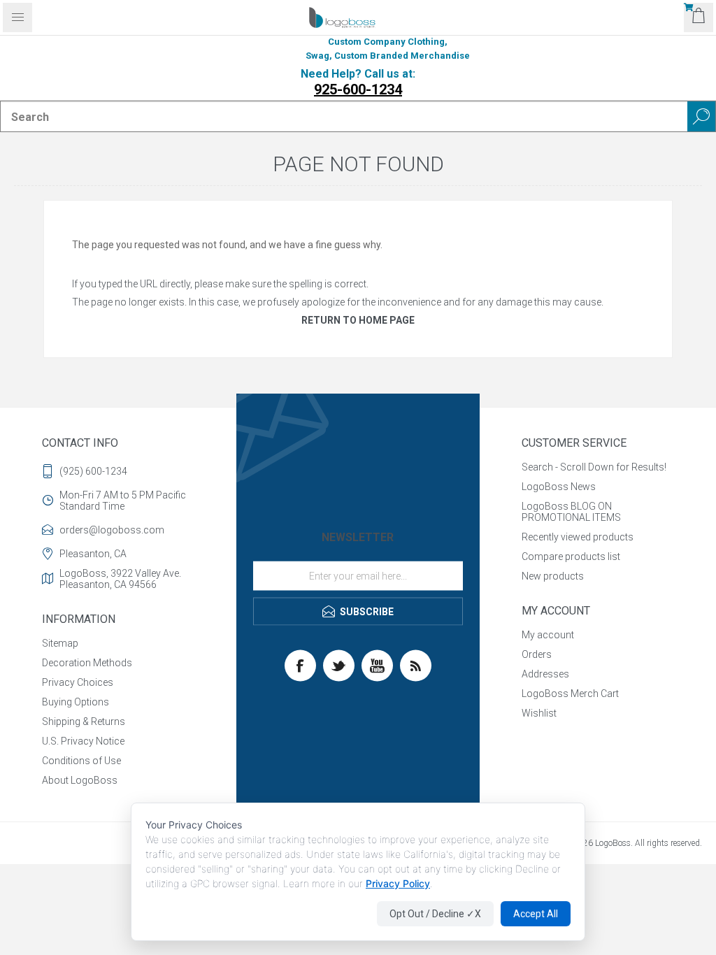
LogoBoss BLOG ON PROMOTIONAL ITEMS (571, 512)
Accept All (535, 913)
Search (701, 116)
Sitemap (60, 643)
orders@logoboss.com (111, 530)
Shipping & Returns (83, 721)
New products (553, 576)
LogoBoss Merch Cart (570, 693)
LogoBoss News (559, 486)
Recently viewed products (577, 537)
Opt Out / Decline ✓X (435, 913)
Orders (537, 654)
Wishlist (539, 713)
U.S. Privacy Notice (83, 741)
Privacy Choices (77, 682)
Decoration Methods (87, 662)
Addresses (545, 674)
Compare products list (571, 556)
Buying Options (75, 702)
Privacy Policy (398, 883)
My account (548, 634)
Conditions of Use (81, 760)
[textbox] (344, 117)
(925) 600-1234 (93, 471)
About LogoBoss (79, 780)
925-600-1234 (358, 89)
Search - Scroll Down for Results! (594, 467)
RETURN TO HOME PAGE (358, 320)
